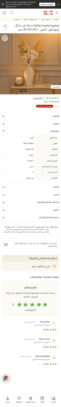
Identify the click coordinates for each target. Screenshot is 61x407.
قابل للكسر (52, 172)
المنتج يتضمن (51, 161)
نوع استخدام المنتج (49, 166)
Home (56, 19)
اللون (55, 143)
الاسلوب (53, 155)
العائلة (54, 149)
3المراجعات (37, 98)
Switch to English (47, 4)
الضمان (54, 178)
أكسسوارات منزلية (30, 19)
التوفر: (48, 106)
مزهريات (16, 19)
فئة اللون (53, 138)
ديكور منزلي (45, 19)
